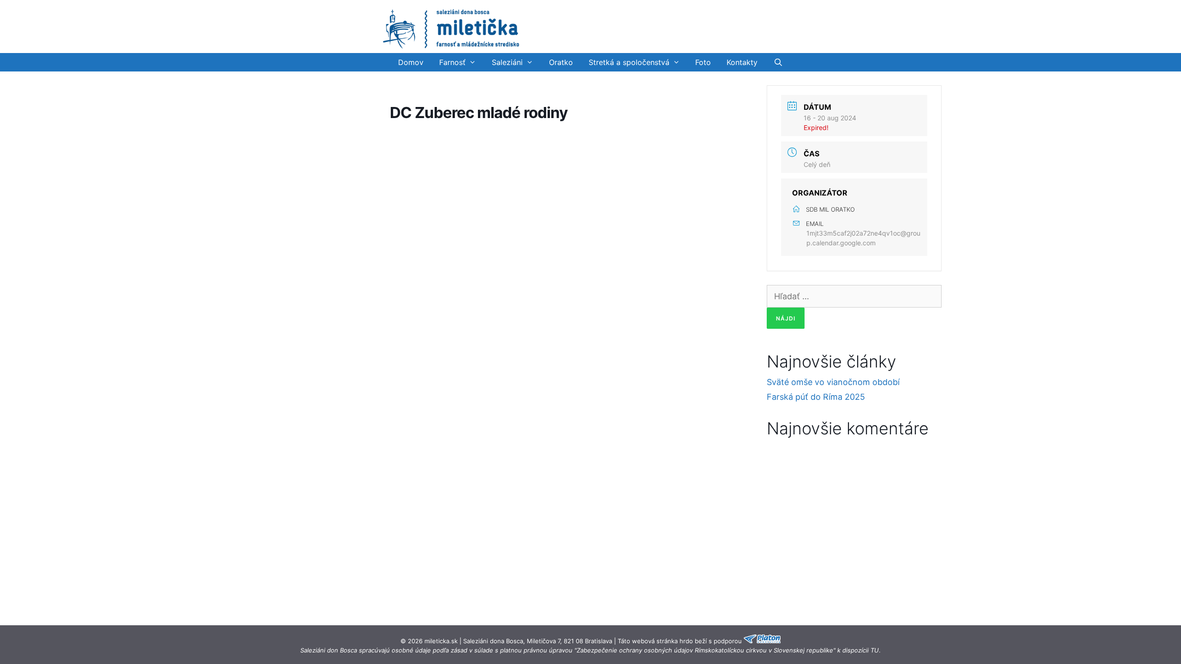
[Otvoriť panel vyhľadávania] (778, 62)
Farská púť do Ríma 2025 (816, 397)
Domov (410, 62)
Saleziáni (507, 62)
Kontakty (742, 62)
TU (875, 650)
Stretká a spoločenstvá (629, 62)
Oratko (561, 62)
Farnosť (452, 62)
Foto (703, 62)
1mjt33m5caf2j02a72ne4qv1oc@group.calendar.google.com (863, 238)
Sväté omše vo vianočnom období (833, 382)
